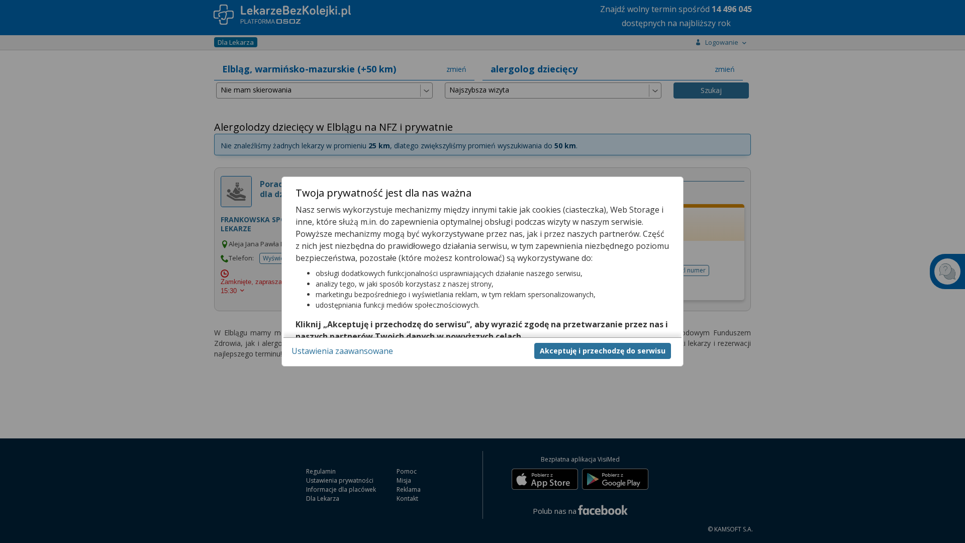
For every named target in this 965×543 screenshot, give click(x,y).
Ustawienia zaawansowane (342, 350)
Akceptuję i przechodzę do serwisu (602, 350)
